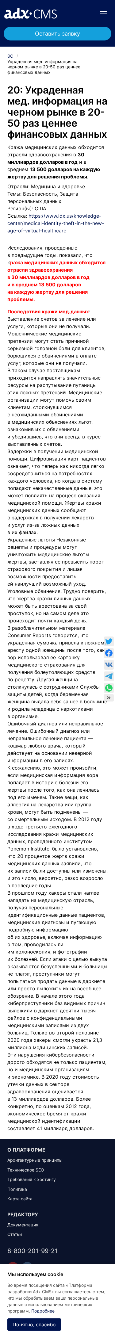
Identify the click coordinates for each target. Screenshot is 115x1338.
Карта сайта (20, 1198)
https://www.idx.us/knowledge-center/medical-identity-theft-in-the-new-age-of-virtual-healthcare (55, 223)
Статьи (14, 1234)
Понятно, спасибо (34, 1324)
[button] (103, 13)
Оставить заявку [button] (57, 33)
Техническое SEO (25, 1169)
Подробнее (43, 1310)
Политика (17, 1189)
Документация (22, 1224)
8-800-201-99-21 (32, 1251)
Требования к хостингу (31, 1179)
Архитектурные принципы (35, 1160)
